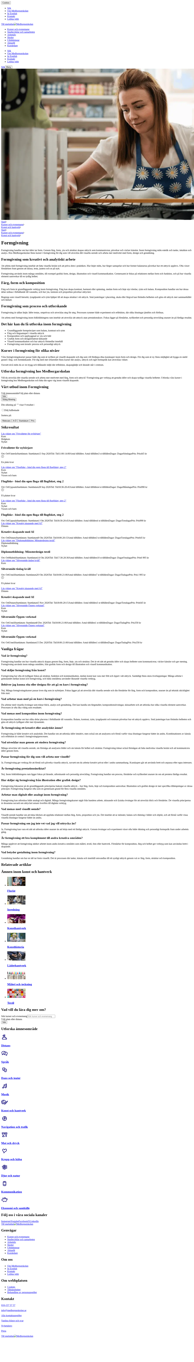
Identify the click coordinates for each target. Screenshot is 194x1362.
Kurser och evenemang (12, 224)
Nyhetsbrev (6, 1325)
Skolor (10, 1245)
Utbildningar (13, 1247)
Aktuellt (11, 1250)
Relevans (6, 421)
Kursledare (12, 1253)
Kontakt (11, 1271)
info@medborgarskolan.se (13, 1310)
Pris (33, 421)
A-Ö (15, 421)
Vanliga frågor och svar (12, 1320)
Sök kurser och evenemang (14, 1016)
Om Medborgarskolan (17, 1266)
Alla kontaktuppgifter (11, 1315)
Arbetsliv (11, 1242)
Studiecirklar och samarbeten (21, 1239)
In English (12, 1268)
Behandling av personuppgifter (22, 1292)
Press (3, 1331)
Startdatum (24, 421)
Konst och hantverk (10, 227)
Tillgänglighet (13, 1289)
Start (3, 221)
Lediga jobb (13, 1274)
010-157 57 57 (8, 1305)
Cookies (6, 3)
